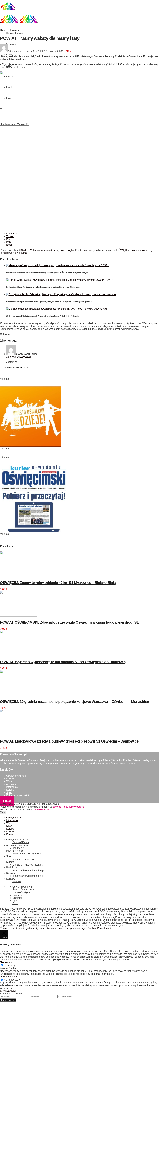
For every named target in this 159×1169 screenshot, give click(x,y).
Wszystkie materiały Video (26, 853)
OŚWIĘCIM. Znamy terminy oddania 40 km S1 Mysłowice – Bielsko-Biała (58, 583)
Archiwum (11, 784)
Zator (15, 903)
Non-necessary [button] (8, 976)
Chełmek (17, 898)
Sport (9, 792)
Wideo (9, 55)
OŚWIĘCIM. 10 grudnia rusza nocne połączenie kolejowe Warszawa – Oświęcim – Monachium (75, 701)
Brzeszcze (18, 895)
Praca (7, 800)
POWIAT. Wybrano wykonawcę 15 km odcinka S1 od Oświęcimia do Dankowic (62, 662)
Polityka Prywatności (99, 928)
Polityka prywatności (17, 795)
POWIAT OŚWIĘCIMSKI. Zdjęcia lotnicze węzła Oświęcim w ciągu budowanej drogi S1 (69, 622)
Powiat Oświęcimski (23, 889)
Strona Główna (20, 842)
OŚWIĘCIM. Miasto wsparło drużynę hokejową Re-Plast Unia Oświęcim (58, 250)
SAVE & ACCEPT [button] (10, 991)
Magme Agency (41, 809)
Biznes (3, 30)
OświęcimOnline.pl (14, 33)
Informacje (11, 44)
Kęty (14, 900)
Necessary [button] (6, 962)
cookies (57, 806)
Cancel (11, 1000)
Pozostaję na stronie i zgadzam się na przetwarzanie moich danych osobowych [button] (43, 928)
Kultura (10, 789)
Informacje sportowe (23, 859)
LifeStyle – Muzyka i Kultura (27, 864)
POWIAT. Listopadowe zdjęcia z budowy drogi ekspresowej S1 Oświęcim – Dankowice (69, 741)
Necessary (10, 965)
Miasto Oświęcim (21, 892)
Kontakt (10, 778)
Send (3, 1000)
